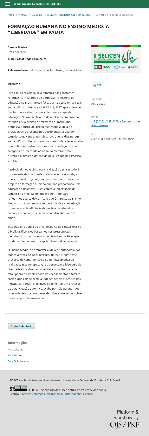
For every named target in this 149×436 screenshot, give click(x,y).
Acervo (23, 14)
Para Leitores (15, 349)
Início (11, 14)
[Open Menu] (8, 4)
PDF (98, 85)
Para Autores (15, 355)
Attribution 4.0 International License (56, 394)
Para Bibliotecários (18, 361)
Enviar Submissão (21, 326)
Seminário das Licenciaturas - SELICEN (38, 4)
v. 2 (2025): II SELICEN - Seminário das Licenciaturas (61, 14)
